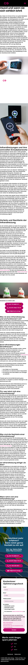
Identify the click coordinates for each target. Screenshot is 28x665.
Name (4, 587)
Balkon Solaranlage (22, 271)
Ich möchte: (6, 604)
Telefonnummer (7, 598)
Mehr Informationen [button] (8, 622)
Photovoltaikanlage (4, 270)
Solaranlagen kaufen (9, 609)
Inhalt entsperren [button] (7, 624)
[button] (25, 3)
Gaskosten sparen (9, 607)
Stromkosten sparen (9, 606)
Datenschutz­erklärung (18, 611)
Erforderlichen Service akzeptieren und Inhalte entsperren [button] (13, 626)
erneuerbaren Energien (6, 445)
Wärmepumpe (24, 354)
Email (4, 592)
